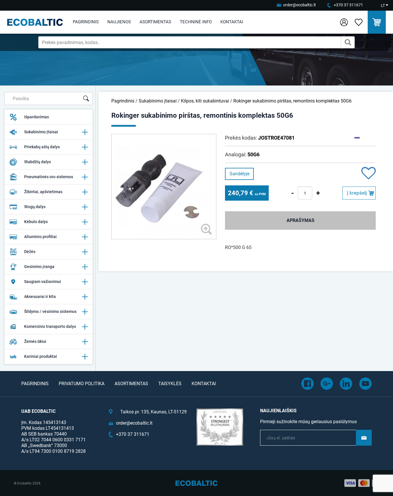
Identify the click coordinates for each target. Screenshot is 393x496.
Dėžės (29, 251)
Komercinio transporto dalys (50, 326)
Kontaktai (231, 21)
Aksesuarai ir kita (40, 296)
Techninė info (196, 21)
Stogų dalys (34, 206)
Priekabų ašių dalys (42, 147)
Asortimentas (155, 21)
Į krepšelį (357, 193)
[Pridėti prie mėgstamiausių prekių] (368, 174)
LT (383, 5)
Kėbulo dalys (36, 221)
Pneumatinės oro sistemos (48, 176)
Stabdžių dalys (37, 161)
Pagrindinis (86, 21)
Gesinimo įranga (39, 266)
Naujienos (119, 21)
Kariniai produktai (40, 356)
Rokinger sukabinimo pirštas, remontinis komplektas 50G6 (292, 101)
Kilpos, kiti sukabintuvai (205, 101)
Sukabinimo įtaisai (41, 132)
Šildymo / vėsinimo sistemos (50, 311)
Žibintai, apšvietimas (43, 191)
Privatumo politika (81, 383)
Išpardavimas (36, 117)
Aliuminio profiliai (40, 236)
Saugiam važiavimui (42, 281)
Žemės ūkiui (35, 341)
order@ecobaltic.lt (299, 5)
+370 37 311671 (348, 5)
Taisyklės (170, 383)
